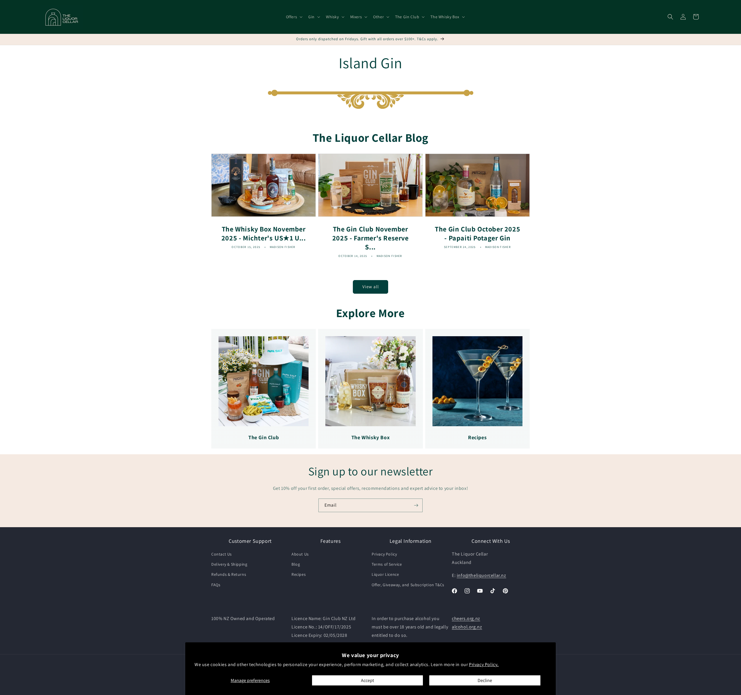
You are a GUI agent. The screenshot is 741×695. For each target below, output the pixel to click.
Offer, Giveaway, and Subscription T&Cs (408, 584)
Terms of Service (387, 564)
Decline (485, 680)
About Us (300, 554)
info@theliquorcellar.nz (481, 575)
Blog (295, 564)
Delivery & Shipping (229, 564)
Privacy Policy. (484, 664)
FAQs (215, 584)
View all (370, 286)
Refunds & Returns (228, 574)
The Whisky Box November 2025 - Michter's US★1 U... (263, 233)
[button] (294, 17)
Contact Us (221, 554)
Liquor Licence (385, 574)
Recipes (298, 574)
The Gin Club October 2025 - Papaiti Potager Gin (477, 233)
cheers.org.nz (466, 618)
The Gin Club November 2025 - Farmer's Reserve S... (370, 237)
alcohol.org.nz (467, 627)
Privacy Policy (384, 554)
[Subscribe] (416, 505)
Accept (367, 680)
